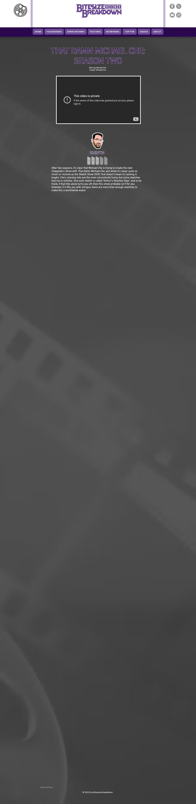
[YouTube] (172, 15)
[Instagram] (178, 15)
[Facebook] (172, 6)
